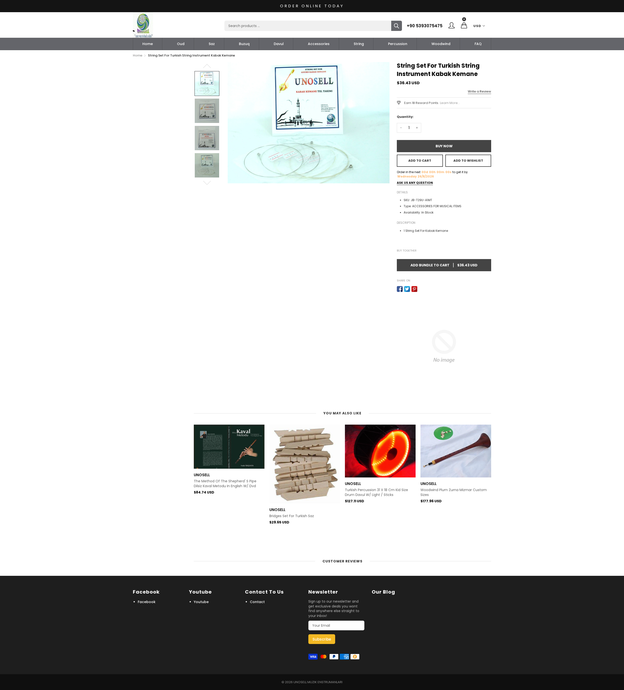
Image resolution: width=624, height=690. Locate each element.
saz (212, 43)
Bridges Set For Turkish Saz (291, 516)
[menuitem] (147, 44)
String (359, 43)
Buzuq (244, 43)
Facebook (147, 601)
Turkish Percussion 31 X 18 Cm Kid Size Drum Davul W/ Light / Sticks (376, 492)
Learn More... (450, 103)
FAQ (478, 43)
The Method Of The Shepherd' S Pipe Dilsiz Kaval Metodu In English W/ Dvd (225, 483)
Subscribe (321, 639)
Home (147, 43)
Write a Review (479, 91)
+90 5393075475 (424, 26)
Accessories (319, 43)
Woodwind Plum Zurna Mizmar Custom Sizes (453, 492)
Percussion (397, 43)
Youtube (201, 601)
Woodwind (440, 43)
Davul (279, 43)
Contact (257, 601)
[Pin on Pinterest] (414, 289)
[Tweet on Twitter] (407, 289)
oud (181, 43)
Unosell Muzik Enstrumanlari (317, 682)
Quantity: (405, 116)
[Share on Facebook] (400, 289)
